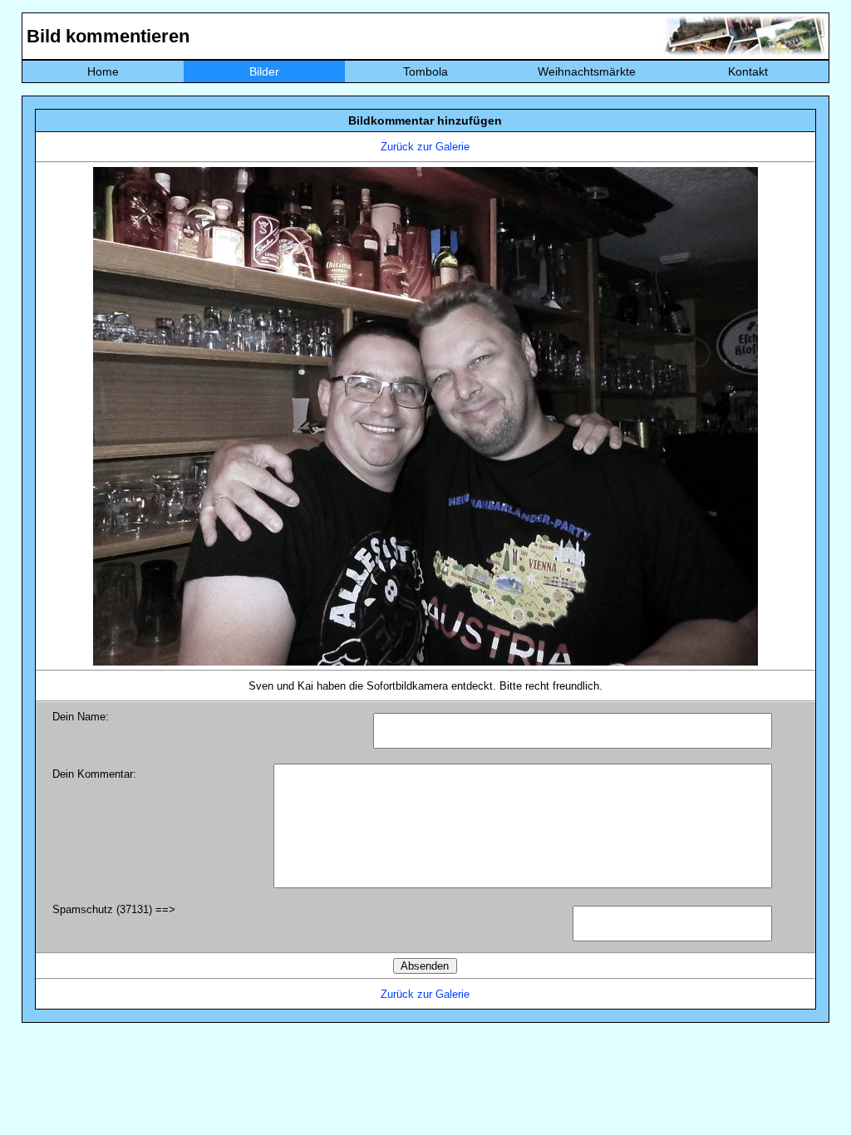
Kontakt (748, 71)
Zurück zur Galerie (425, 146)
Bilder (264, 71)
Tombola (425, 71)
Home (103, 71)
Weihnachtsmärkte (587, 71)
